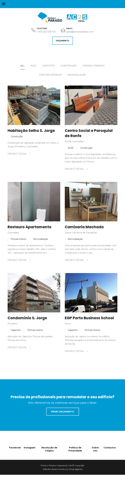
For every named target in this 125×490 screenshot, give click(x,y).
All (22, 65)
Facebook (15, 447)
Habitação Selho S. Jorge (31, 130)
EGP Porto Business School (89, 317)
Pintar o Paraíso (94, 65)
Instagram (29, 447)
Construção (69, 65)
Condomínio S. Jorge (27, 317)
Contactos (110, 447)
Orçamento (62, 40)
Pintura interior (50, 74)
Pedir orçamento (62, 411)
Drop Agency (75, 469)
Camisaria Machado (84, 226)
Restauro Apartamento (29, 226)
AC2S (33, 65)
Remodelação (77, 74)
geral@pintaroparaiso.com (80, 31)
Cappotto (48, 65)
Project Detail (18, 153)
